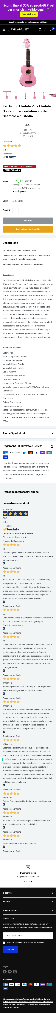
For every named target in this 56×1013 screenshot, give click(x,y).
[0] (51, 29)
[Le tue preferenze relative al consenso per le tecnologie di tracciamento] (2, 759)
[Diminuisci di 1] (15, 211)
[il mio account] (45, 29)
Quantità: (7, 210)
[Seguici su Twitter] (10, 971)
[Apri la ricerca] (40, 29)
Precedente (8, 541)
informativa (41, 943)
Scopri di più (29, 14)
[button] (28, 229)
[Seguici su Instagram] (15, 971)
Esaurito (28, 220)
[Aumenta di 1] (30, 211)
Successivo (18, 541)
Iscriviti (10, 949)
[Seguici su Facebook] (5, 971)
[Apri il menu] (4, 30)
